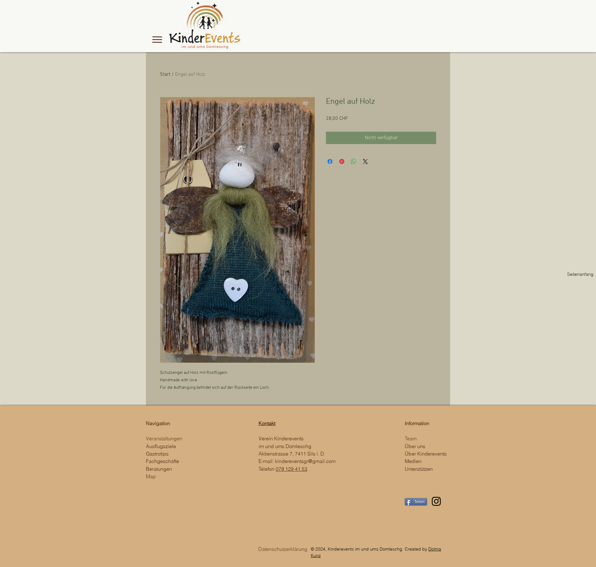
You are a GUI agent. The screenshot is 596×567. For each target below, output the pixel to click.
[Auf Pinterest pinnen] (341, 161)
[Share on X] (365, 161)
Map (151, 476)
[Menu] (157, 39)
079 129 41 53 (291, 469)
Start (165, 74)
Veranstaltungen (164, 438)
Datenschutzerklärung (282, 549)
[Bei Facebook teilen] (330, 161)
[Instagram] (436, 501)
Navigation (158, 423)
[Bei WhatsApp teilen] (353, 161)
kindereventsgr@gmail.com (305, 461)
